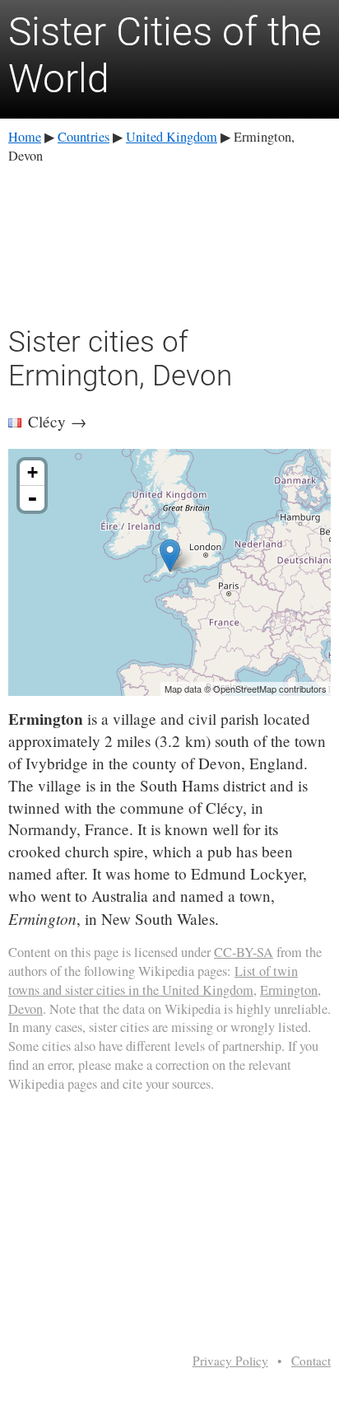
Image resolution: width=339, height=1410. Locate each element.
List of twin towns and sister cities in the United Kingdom (153, 980)
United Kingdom (171, 137)
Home (24, 137)
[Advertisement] (169, 242)
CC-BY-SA (243, 952)
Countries (83, 137)
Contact (311, 1360)
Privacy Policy (230, 1360)
